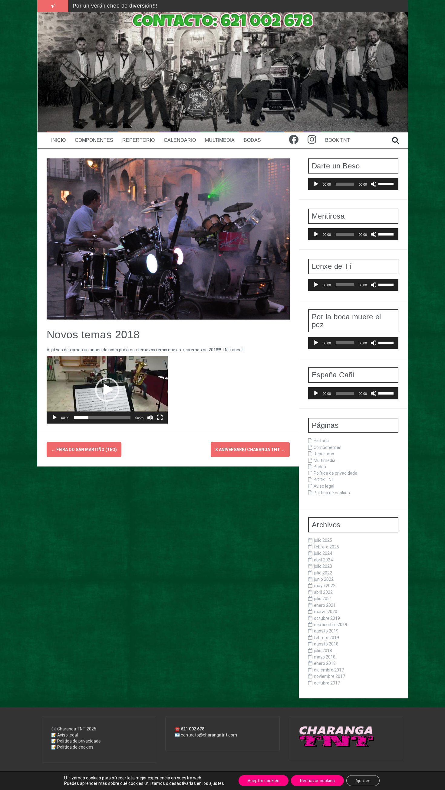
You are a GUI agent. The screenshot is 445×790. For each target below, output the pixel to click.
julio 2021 (323, 598)
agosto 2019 (326, 631)
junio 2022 (324, 579)
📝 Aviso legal (64, 735)
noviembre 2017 (329, 676)
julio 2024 (323, 553)
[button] (107, 390)
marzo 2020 (325, 611)
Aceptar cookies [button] (263, 780)
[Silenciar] (150, 418)
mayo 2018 (324, 657)
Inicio (58, 140)
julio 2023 (323, 566)
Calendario (180, 140)
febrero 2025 (326, 547)
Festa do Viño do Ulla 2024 (107, 6)
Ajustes (363, 780)
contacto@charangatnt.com (209, 735)
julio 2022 (323, 573)
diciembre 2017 (329, 670)
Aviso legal (324, 486)
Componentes (94, 140)
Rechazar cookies (317, 780)
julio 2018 (323, 650)
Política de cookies (332, 492)
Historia (321, 440)
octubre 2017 (327, 683)
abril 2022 (323, 592)
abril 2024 (323, 560)
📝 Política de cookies (72, 747)
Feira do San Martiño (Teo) (84, 449)
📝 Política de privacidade (76, 741)
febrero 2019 (326, 637)
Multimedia (220, 140)
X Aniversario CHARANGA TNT (250, 449)
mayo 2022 (324, 585)
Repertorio (138, 140)
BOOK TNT (337, 140)
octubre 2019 (327, 618)
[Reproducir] (54, 418)
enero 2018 (325, 663)
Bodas (252, 140)
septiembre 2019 (330, 624)
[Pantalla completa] (160, 418)
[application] (107, 390)
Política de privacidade (335, 473)
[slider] (102, 417)
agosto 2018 (326, 644)
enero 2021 (325, 605)
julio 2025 (323, 540)
